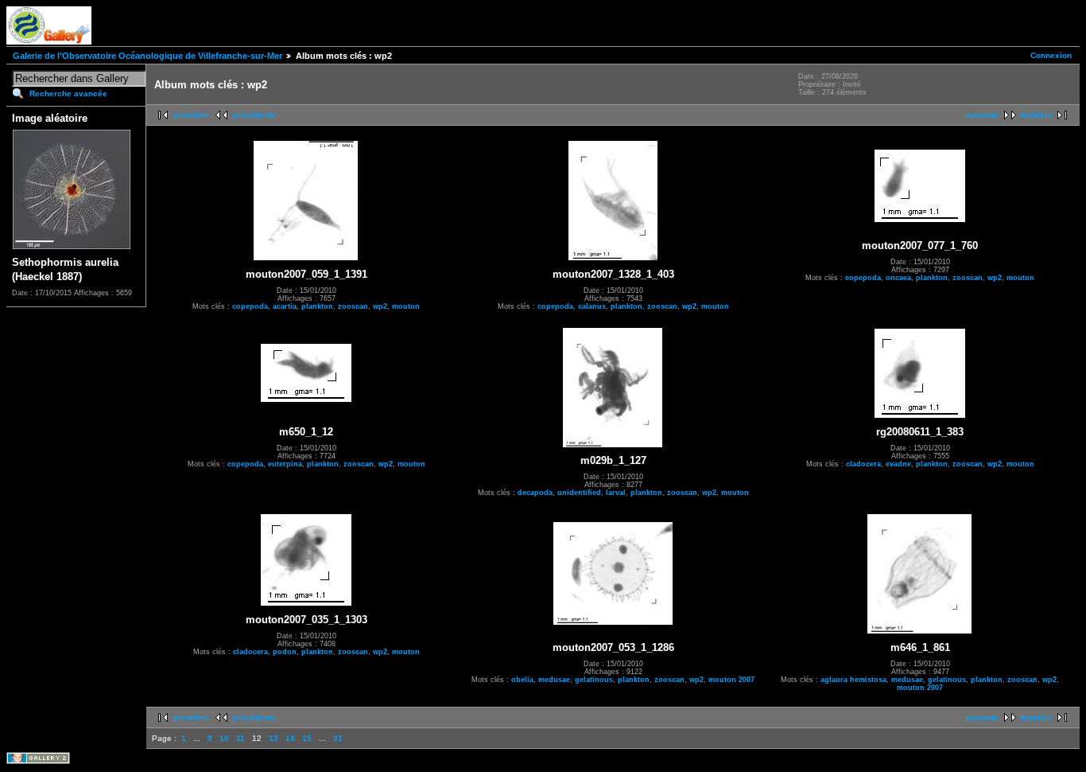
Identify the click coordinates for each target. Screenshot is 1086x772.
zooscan (353, 306)
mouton (406, 306)
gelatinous (594, 680)
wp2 (380, 306)
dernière (1036, 115)
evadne (898, 464)
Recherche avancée (68, 93)
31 (338, 738)
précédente (254, 115)
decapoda (535, 493)
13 (273, 738)
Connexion (1051, 55)
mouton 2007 (731, 680)
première (190, 115)
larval (616, 493)
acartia (285, 306)
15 (307, 738)
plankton (317, 306)
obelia (522, 680)
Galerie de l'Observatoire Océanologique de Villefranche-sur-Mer (147, 55)
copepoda (250, 306)
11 (240, 738)
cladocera (863, 464)
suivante (982, 115)
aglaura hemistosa (853, 680)
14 (290, 738)
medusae (554, 680)
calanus (592, 306)
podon (285, 652)
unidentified (579, 493)
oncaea (898, 278)
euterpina (285, 464)
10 (224, 738)
